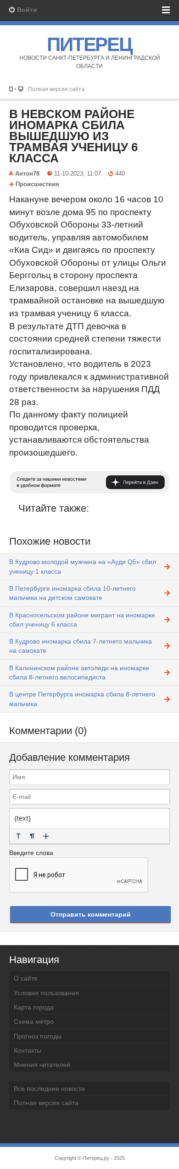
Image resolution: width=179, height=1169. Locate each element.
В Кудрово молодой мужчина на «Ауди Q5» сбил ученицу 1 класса (82, 566)
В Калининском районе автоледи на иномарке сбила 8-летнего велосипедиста (79, 672)
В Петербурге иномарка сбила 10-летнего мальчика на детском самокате (72, 593)
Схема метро (34, 1021)
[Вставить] (46, 836)
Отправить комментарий (90, 914)
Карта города (34, 1007)
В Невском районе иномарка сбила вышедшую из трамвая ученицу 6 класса (73, 136)
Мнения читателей (42, 1064)
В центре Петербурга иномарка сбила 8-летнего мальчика (82, 698)
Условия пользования (46, 993)
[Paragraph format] (32, 836)
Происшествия (37, 184)
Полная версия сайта (56, 89)
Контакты (27, 1050)
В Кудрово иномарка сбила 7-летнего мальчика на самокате (80, 646)
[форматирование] (18, 836)
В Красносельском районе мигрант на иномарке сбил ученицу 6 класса (82, 619)
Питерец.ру (96, 1158)
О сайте (26, 978)
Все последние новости (49, 1088)
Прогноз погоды (38, 1036)
